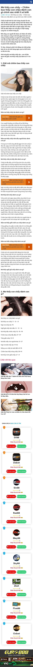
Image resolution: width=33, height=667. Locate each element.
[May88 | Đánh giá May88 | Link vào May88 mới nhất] (16, 533)
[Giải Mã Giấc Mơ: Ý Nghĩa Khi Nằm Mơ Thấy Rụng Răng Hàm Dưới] (16, 375)
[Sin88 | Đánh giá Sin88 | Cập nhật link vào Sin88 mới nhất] (16, 482)
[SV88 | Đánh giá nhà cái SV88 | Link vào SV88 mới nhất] (16, 432)
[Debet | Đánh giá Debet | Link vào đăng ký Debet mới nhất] (16, 457)
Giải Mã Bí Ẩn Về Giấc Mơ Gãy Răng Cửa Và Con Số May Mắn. (15, 395)
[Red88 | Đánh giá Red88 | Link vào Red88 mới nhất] (16, 507)
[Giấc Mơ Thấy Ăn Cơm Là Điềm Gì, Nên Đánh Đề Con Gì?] (16, 410)
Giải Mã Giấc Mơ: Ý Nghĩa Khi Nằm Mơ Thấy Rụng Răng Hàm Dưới (16, 377)
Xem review (22, 446)
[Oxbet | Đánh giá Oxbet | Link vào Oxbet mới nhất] (16, 628)
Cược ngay (11, 446)
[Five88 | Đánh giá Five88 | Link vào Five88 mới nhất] (16, 604)
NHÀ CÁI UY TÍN (15, 423)
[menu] (31, 2)
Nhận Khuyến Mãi (15, 442)
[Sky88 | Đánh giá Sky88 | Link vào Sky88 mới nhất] (16, 558)
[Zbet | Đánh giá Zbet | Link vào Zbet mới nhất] (16, 581)
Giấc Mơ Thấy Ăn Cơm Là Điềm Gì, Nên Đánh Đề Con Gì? (15, 413)
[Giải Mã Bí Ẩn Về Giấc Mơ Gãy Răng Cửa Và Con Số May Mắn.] (16, 392)
